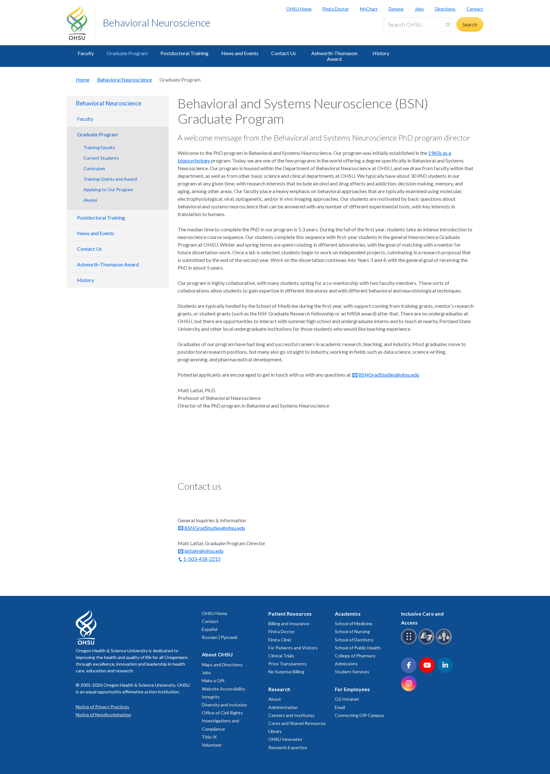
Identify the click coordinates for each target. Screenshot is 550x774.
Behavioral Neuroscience (156, 22)
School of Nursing (352, 631)
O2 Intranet (347, 699)
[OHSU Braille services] (410, 643)
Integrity (211, 696)
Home (82, 79)
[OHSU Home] (81, 22)
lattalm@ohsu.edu (203, 551)
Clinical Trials (281, 655)
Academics (348, 614)
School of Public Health (358, 647)
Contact (475, 8)
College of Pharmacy (355, 655)
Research (279, 689)
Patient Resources (290, 614)
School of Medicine (353, 623)
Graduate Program (127, 53)
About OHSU (217, 654)
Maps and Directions (222, 664)
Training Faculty (99, 147)
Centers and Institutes (291, 715)
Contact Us (283, 53)
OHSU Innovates (285, 739)
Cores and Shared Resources (297, 723)
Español (209, 629)
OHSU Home (299, 8)
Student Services (352, 671)
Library (275, 731)
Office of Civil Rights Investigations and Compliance (222, 720)
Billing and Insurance (288, 623)
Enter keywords (403, 36)
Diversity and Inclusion (224, 704)
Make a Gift (213, 680)
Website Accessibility (223, 688)
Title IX (209, 737)
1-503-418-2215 (202, 559)
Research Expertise (287, 747)
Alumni (90, 200)
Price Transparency (287, 663)
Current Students (101, 158)
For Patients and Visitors (293, 647)
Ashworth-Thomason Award (334, 56)
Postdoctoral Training (184, 53)
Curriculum (94, 168)
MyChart (368, 8)
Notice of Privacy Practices (102, 706)
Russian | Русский (219, 637)
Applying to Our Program (108, 189)
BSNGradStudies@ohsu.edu (388, 375)
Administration (283, 707)
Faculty (86, 53)
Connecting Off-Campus (359, 715)
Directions (445, 8)
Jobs (419, 8)
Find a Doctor (335, 8)
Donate (396, 8)
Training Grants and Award (110, 179)
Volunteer (212, 745)
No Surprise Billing (286, 671)
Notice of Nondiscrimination (103, 714)
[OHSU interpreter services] (445, 643)
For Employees (352, 689)
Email (340, 707)
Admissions (346, 663)
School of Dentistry (354, 639)
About (274, 699)
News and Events (239, 53)
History (380, 53)
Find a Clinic (280, 639)
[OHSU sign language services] (427, 643)
